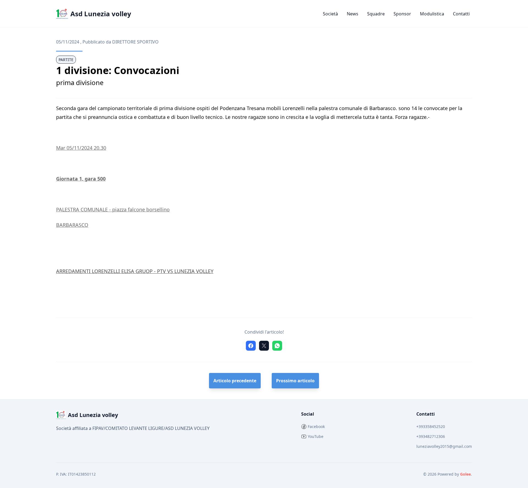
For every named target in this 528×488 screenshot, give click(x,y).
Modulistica (432, 14)
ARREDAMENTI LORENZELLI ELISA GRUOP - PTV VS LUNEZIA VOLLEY (134, 271)
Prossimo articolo (295, 381)
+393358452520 (430, 426)
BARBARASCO (72, 225)
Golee (465, 474)
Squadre (376, 14)
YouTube (315, 436)
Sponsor (402, 14)
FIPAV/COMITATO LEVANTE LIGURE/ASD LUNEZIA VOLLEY (151, 428)
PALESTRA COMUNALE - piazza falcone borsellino (113, 209)
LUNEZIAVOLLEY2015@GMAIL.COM (444, 446)
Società (330, 14)
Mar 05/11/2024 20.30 (81, 148)
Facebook (316, 426)
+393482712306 (430, 436)
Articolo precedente (234, 381)
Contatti (461, 14)
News (352, 14)
